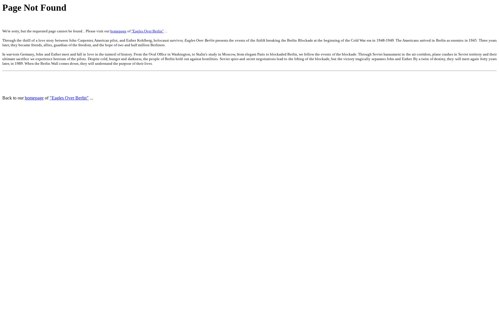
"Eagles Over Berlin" (147, 31)
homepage (118, 31)
